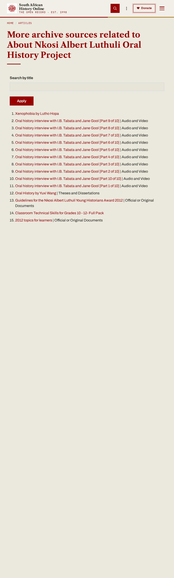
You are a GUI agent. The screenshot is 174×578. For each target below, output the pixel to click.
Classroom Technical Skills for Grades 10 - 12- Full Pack (59, 213)
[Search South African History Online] (115, 8)
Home (10, 23)
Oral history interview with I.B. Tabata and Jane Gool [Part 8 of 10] (67, 128)
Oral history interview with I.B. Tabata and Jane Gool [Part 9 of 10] (67, 121)
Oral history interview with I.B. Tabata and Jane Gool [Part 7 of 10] (67, 135)
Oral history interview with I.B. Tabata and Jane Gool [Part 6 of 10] (67, 142)
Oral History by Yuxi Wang (35, 193)
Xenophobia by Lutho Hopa (37, 113)
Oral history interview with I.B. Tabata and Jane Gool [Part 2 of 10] (67, 171)
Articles (25, 23)
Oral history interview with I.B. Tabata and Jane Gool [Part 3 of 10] (67, 164)
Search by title (21, 78)
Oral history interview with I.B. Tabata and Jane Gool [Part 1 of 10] (67, 186)
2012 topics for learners (33, 220)
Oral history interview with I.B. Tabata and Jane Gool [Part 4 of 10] (67, 157)
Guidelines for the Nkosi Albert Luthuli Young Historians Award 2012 (69, 200)
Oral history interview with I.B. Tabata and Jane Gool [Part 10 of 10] (68, 179)
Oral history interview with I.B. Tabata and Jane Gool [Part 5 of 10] (67, 150)
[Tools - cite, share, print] (126, 8)
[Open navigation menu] (162, 8)
